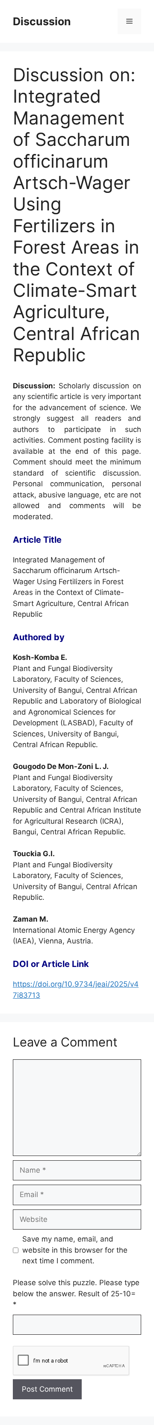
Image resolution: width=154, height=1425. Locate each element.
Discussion (42, 21)
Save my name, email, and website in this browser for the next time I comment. (74, 1250)
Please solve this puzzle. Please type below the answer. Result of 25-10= (76, 1293)
